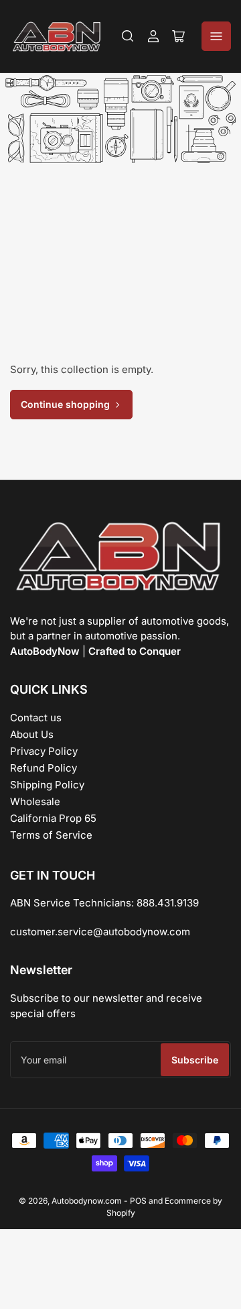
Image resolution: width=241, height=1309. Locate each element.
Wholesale (35, 801)
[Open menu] (216, 36)
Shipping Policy (47, 784)
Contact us (36, 717)
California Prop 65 (53, 818)
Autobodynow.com (87, 1201)
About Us (32, 734)
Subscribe (194, 1059)
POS (138, 1201)
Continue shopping (65, 404)
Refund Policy (43, 768)
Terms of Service (51, 835)
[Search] (128, 36)
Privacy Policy (44, 751)
